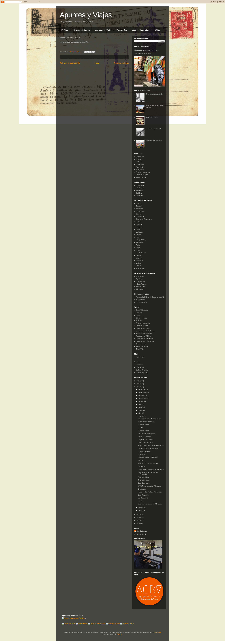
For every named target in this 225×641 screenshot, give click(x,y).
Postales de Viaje (142, 175)
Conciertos (139, 313)
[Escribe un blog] (87, 52)
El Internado (142, 489)
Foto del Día (140, 167)
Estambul (139, 224)
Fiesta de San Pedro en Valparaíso (150, 492)
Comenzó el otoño (144, 451)
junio (140, 407)
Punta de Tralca (143, 425)
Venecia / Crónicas (144, 437)
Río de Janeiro (141, 253)
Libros (138, 315)
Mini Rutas (139, 190)
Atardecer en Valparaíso (146, 422)
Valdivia (138, 258)
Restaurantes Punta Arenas (145, 331)
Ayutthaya (139, 279)
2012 (138, 523)
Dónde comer (140, 188)
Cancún (138, 214)
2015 (138, 514)
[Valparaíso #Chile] (69, 623)
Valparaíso (139, 260)
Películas (139, 320)
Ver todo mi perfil (140, 534)
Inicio (96, 63)
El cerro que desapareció (154, 94)
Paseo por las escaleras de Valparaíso (151, 469)
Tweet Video (140, 349)
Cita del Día (140, 157)
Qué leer (139, 193)
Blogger (119, 634)
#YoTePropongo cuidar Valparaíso (149, 486)
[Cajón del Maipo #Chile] (96, 623)
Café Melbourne (143, 495)
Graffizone (157, 632)
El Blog (64, 30)
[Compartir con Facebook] (92, 52)
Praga (138, 248)
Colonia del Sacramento (144, 219)
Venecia (138, 266)
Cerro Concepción (144, 483)
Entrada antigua (121, 63)
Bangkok (139, 206)
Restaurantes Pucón (143, 328)
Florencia (139, 227)
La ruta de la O (143, 498)
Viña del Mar (140, 268)
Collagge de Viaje (142, 372)
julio (140, 404)
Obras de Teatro (141, 318)
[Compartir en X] (90, 52)
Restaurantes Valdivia (143, 336)
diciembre (142, 389)
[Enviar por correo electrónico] (85, 52)
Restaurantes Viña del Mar (145, 341)
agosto (141, 401)
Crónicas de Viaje (103, 30)
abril (140, 413)
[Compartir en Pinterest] (94, 52)
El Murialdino (140, 300)
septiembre (142, 398)
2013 (138, 520)
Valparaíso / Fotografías (154, 140)
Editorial (139, 162)
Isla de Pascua (141, 284)
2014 (138, 517)
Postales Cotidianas (143, 172)
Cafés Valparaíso (142, 310)
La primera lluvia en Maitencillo (148, 448)
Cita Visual (139, 365)
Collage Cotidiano (142, 370)
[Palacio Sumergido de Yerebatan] (74, 618)
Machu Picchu (141, 287)
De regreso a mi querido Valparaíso (150, 504)
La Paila (140, 428)
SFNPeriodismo (141, 302)
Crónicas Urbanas (81, 30)
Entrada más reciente (70, 63)
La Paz (138, 235)
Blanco (140, 460)
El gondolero (142, 454)
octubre (141, 395)
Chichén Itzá (140, 281)
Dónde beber (140, 185)
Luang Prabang (141, 240)
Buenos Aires (140, 211)
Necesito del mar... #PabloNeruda (149, 419)
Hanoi (138, 229)
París (138, 245)
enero (141, 511)
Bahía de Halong (143, 477)
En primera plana (143, 480)
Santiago (139, 255)
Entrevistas (140, 164)
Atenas (138, 203)
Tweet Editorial (141, 177)
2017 (138, 384)
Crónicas (139, 159)
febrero (141, 508)
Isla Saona (141, 501)
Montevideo (140, 242)
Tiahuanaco (140, 289)
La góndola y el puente (145, 439)
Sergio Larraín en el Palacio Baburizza (151, 445)
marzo (141, 416)
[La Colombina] (81, 623)
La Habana (139, 232)
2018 (138, 381)
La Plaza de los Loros (145, 442)
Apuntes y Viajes (86, 15)
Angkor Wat (140, 276)
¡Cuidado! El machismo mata (148, 463)
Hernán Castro (142, 531)
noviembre (142, 392)
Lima (137, 237)
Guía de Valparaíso (140, 30)
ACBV (157, 30)
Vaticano (139, 263)
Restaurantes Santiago (144, 333)
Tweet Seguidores (142, 346)
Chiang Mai (140, 216)
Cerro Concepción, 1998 (154, 129)
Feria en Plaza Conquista (146, 433)
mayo (141, 410)
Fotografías (121, 30)
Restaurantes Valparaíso (144, 339)
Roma (138, 250)
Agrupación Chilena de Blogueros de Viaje (150, 297)
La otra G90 (142, 466)
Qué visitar (139, 196)
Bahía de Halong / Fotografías (148, 457)
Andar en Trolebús (152, 117)
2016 (138, 387)
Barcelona (139, 209)
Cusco (138, 222)
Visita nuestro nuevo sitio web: (146, 50)
